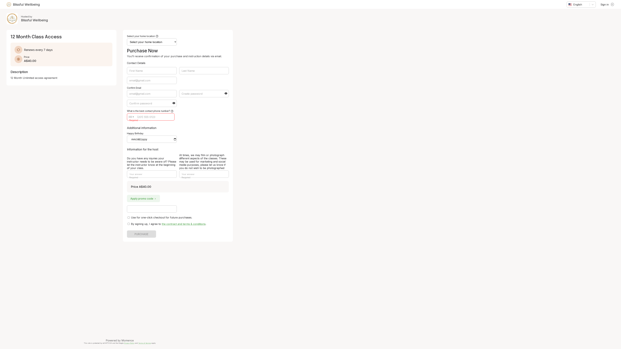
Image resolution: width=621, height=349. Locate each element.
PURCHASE (141, 234)
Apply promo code (141, 198)
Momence (127, 340)
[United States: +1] (131, 116)
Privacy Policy (129, 343)
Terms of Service (144, 343)
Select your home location (141, 36)
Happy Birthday (135, 133)
